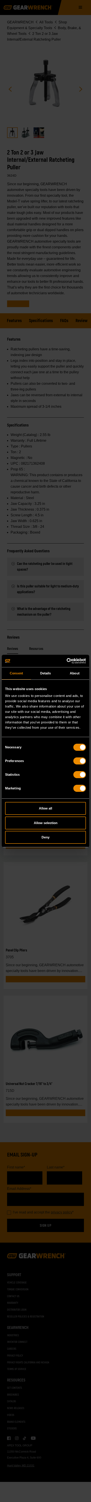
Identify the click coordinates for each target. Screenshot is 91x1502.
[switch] (79, 760)
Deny (45, 837)
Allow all (45, 808)
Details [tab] (45, 673)
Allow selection (45, 823)
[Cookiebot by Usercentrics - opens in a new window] (66, 661)
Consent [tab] (16, 673)
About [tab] (75, 673)
